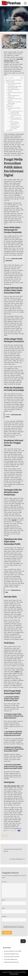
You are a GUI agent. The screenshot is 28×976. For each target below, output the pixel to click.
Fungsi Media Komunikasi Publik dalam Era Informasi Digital (13, 80)
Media (19, 830)
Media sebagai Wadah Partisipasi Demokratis (14, 90)
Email (3, 908)
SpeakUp (17, 671)
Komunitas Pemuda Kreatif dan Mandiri (13, 850)
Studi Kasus (10, 106)
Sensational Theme (14, 974)
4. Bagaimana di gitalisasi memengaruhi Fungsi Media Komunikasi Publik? (14, 123)
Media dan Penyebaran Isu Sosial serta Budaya (15, 93)
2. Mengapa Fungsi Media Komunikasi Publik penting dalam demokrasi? (15, 115)
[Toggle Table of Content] (21, 78)
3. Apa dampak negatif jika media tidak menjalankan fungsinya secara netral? (16, 119)
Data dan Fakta (11, 104)
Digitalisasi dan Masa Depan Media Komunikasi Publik (14, 102)
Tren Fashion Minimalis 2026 (10, 959)
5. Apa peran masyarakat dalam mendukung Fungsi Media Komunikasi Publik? (15, 127)
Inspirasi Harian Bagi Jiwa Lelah (11, 954)
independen (14, 520)
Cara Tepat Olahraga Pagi (16, 859)
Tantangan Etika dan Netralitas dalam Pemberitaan (15, 99)
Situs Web (4, 916)
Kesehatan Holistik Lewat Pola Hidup (12, 951)
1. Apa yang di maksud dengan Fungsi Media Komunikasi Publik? (16, 111)
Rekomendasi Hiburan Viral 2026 (11, 956)
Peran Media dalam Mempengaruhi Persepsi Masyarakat (14, 84)
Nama (3, 900)
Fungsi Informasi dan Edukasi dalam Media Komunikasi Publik (14, 87)
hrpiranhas (7, 830)
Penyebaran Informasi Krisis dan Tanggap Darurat (14, 96)
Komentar (4, 881)
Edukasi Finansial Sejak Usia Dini (11, 962)
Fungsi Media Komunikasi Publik (12, 786)
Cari (23, 941)
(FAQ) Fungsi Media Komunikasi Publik (14, 108)
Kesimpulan (10, 130)
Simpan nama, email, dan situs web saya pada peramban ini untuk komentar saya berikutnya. (13, 927)
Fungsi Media (5, 835)
